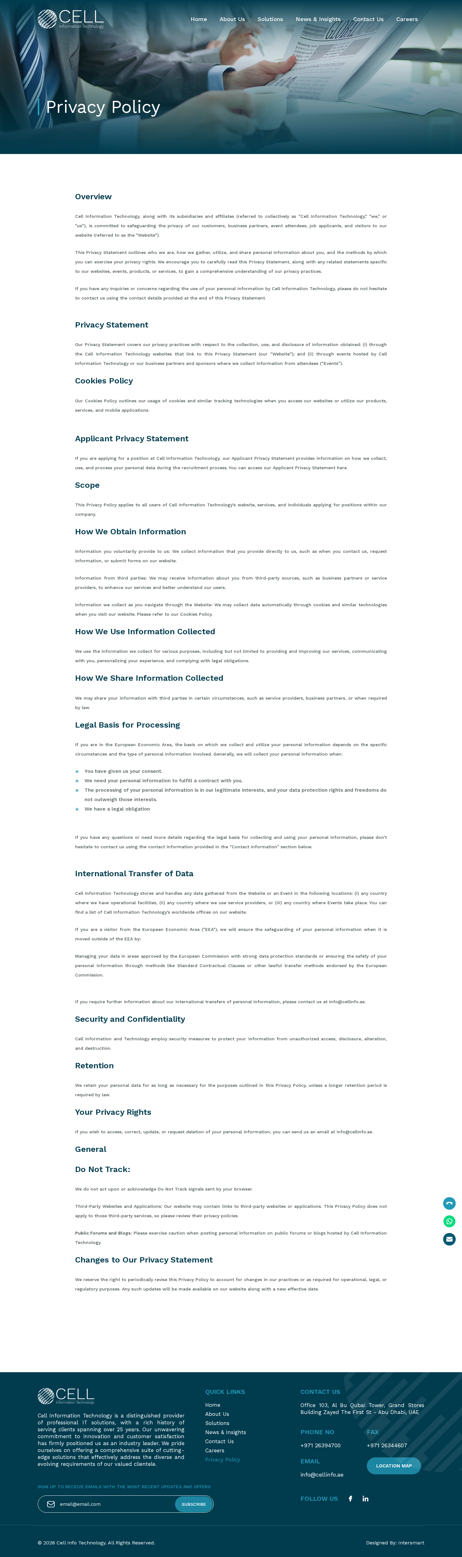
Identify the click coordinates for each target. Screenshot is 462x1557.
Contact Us (368, 19)
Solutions (270, 19)
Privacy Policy (222, 1459)
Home (198, 19)
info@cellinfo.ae (322, 1474)
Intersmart (411, 1543)
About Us (232, 19)
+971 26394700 (320, 1445)
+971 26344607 (387, 1445)
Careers (407, 19)
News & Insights (318, 19)
